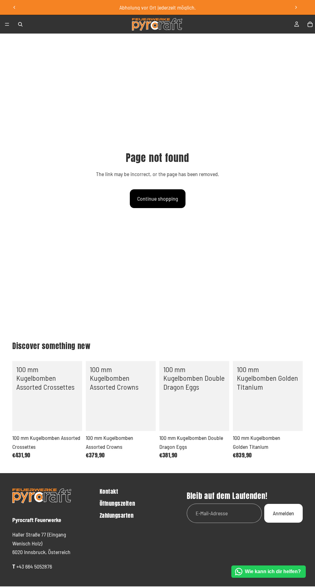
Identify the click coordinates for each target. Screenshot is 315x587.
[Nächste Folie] (296, 7)
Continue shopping (157, 198)
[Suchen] (20, 24)
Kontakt (109, 491)
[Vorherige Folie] (14, 7)
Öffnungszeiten (117, 503)
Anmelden (283, 513)
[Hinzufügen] (72, 421)
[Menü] (7, 24)
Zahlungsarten (117, 515)
